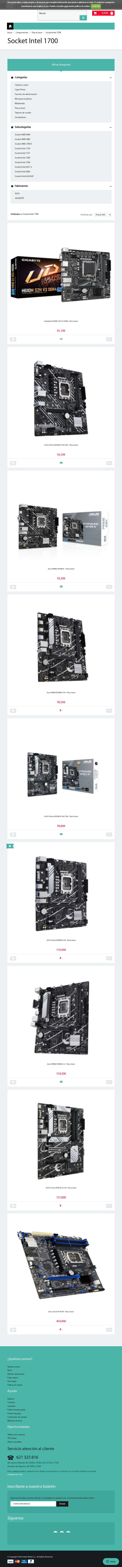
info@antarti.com (15, 1474)
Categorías (21, 77)
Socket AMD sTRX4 (23, 144)
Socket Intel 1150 (22, 149)
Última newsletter (14, 1442)
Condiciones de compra (17, 1417)
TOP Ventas (12, 1438)
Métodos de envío (14, 1421)
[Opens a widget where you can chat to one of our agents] (111, 1562)
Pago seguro (12, 1378)
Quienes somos (13, 1367)
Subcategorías (23, 127)
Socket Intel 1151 (22, 153)
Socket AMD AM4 (22, 135)
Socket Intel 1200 (22, 158)
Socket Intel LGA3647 (24, 176)
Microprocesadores (23, 99)
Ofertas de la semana (16, 1435)
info (109, 339)
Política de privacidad (16, 1410)
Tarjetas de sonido (23, 113)
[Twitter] (55, 1532)
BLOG (9, 1370)
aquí (66, 6)
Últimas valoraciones (15, 1374)
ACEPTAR (96, 6)
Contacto (11, 1403)
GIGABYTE (19, 198)
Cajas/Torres (20, 90)
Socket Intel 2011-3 (23, 167)
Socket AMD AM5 (22, 139)
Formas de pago (14, 1414)
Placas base (20, 108)
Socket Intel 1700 (22, 162)
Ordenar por (86, 215)
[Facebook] (61, 1532)
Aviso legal (11, 1381)
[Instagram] (67, 1532)
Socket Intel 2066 (22, 172)
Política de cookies (14, 1385)
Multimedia (20, 103)
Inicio (10, 26)
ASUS (17, 194)
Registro (10, 1399)
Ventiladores (20, 117)
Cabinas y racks (21, 85)
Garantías (11, 1406)
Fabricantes (21, 186)
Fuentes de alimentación (26, 94)
